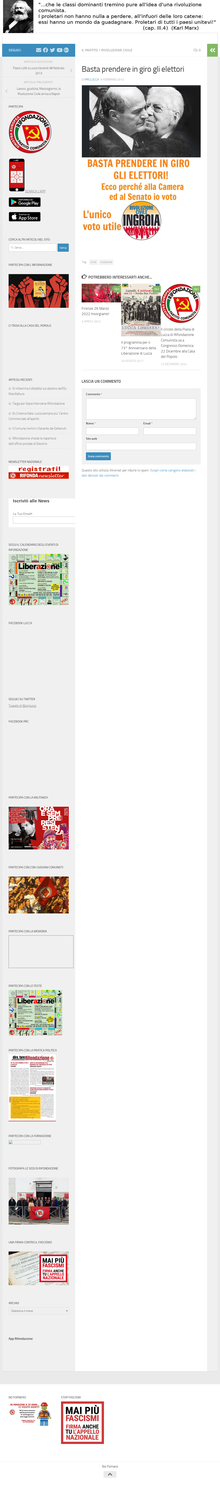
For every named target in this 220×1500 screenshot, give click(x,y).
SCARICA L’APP (35, 191)
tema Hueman (57, 1491)
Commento (94, 394)
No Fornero (16, 38)
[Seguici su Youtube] (59, 50)
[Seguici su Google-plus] (66, 50)
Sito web (91, 439)
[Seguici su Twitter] (52, 50)
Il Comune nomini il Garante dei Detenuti (39, 428)
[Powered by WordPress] (24, 1491)
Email (148, 423)
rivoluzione (106, 262)
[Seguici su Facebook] (45, 50)
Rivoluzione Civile (116, 50)
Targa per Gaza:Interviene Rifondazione (38, 403)
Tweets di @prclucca (22, 706)
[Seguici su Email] (38, 50)
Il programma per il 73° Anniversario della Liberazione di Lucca (138, 347)
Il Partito (90, 50)
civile (93, 262)
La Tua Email (22, 514)
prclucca (92, 79)
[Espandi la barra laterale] (212, 50)
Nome (91, 423)
